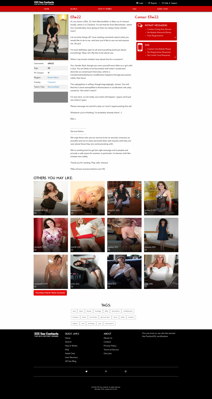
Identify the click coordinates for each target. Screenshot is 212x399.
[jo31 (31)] (87, 271)
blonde (89, 311)
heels (115, 317)
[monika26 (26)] (51, 198)
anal (74, 311)
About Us (108, 338)
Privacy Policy (110, 346)
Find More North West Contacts (50, 293)
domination (116, 311)
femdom (75, 317)
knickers (131, 317)
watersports (109, 323)
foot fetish (93, 317)
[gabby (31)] (124, 235)
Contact (107, 342)
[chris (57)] (124, 271)
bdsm (81, 311)
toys (99, 323)
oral (82, 323)
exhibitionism (128, 311)
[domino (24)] (87, 198)
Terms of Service (111, 350)
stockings (91, 323)
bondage (98, 311)
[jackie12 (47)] (161, 198)
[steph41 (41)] (124, 198)
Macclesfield (53, 87)
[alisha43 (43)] (51, 235)
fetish (84, 317)
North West (53, 78)
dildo (106, 311)
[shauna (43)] (161, 235)
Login (140, 3)
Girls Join (108, 354)
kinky (123, 317)
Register (153, 3)
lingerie (75, 323)
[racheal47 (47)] (51, 271)
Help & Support (170, 3)
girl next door (105, 317)
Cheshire (52, 82)
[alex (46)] (161, 271)
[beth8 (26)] (87, 235)
